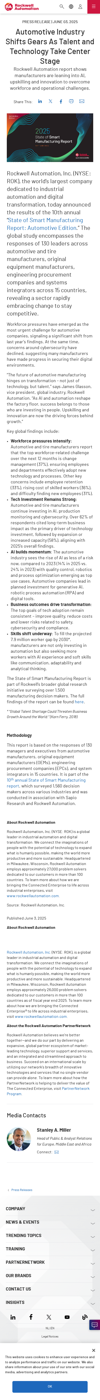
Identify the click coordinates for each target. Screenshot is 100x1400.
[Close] (94, 1350)
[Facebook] (31, 1316)
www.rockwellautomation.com (33, 896)
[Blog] (85, 1316)
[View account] (80, 7)
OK (50, 1386)
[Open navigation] (93, 7)
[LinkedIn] (14, 1316)
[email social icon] (56, 1152)
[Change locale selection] (71, 7)
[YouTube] (67, 1316)
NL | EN (50, 1328)
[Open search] (62, 7)
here (79, 702)
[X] (49, 1316)
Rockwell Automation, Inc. (29, 952)
